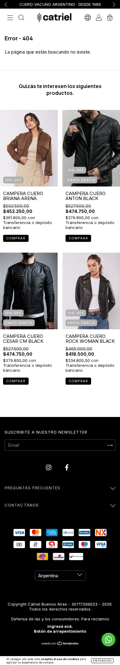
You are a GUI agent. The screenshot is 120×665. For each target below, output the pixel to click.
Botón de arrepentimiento (60, 631)
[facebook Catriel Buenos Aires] (67, 468)
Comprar (16, 238)
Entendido (102, 660)
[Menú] (10, 18)
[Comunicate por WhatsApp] (108, 640)
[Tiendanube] (60, 644)
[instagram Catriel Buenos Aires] (49, 468)
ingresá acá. (60, 626)
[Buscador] (21, 18)
